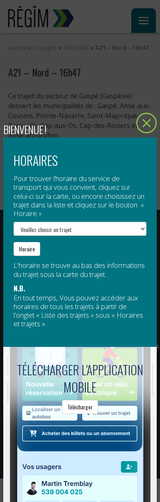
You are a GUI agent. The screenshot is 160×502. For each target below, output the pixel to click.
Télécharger (80, 406)
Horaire (27, 248)
